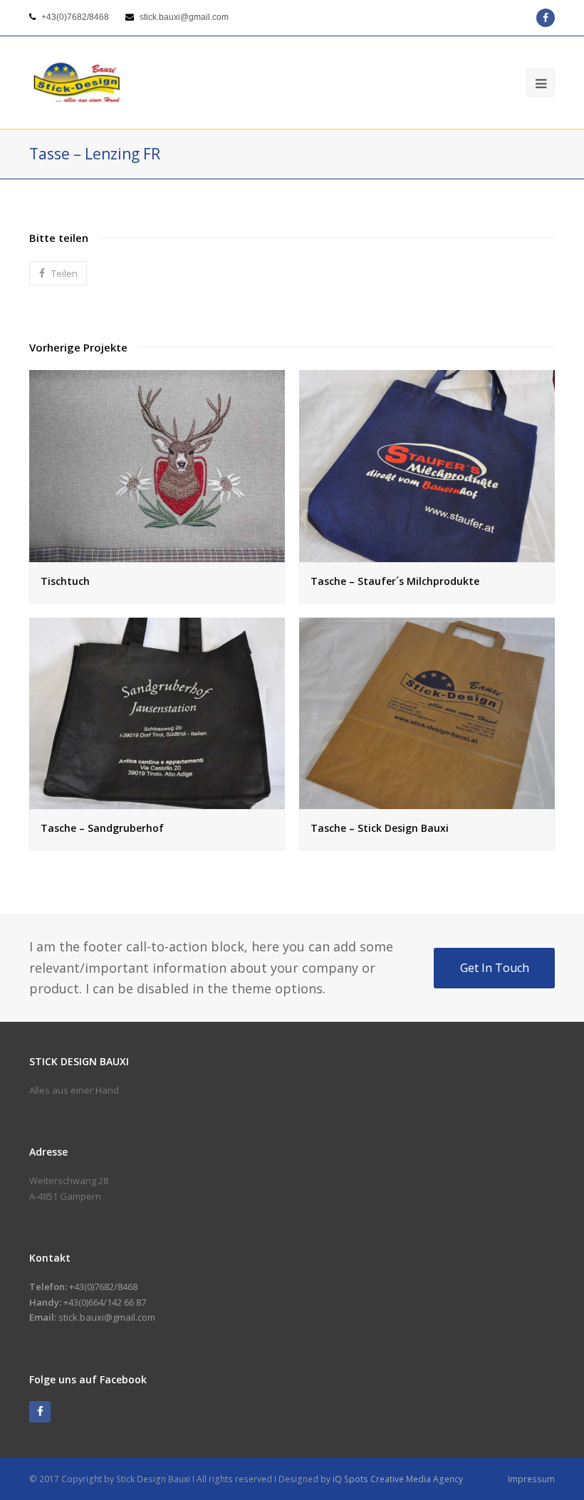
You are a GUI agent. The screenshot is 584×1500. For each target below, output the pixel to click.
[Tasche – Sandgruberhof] (157, 801)
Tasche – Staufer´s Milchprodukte (395, 581)
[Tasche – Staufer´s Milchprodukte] (427, 553)
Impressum (531, 1479)
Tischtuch (65, 581)
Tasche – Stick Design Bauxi (380, 828)
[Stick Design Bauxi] (77, 82)
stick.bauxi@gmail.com (184, 17)
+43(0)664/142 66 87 (104, 1302)
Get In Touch (494, 968)
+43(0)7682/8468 (75, 17)
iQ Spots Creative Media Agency (398, 1479)
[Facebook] (40, 1411)
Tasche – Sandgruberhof (102, 828)
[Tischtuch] (157, 553)
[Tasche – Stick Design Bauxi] (427, 801)
